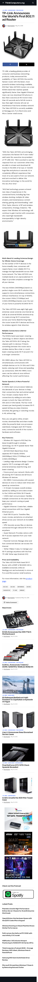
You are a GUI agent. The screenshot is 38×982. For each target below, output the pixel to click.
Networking (21, 586)
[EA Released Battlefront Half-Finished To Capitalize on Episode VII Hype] (18, 685)
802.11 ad (5, 586)
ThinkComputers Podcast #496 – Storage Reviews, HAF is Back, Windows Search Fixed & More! (17, 950)
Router (28, 586)
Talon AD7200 (6, 590)
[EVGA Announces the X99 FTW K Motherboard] (18, 619)
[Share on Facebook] (10, 64)
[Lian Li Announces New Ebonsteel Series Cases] (18, 720)
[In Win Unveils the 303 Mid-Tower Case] (18, 785)
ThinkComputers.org (14, 2)
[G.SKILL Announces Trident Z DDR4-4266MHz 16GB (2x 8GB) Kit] (18, 652)
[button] (3, 3)
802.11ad (13, 586)
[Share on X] (26, 64)
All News (5, 10)
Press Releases (19, 10)
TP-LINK (15, 590)
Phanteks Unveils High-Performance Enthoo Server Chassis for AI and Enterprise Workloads (18, 911)
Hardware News (11, 10)
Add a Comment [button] (11, 602)
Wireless (22, 590)
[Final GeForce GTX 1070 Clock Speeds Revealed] (18, 752)
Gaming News (11, 695)
